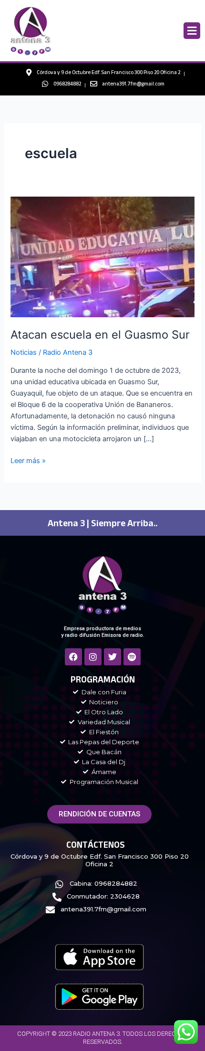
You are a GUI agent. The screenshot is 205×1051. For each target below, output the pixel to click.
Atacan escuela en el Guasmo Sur (100, 334)
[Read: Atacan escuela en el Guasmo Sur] (102, 256)
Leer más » (28, 460)
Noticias (23, 352)
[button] (192, 30)
